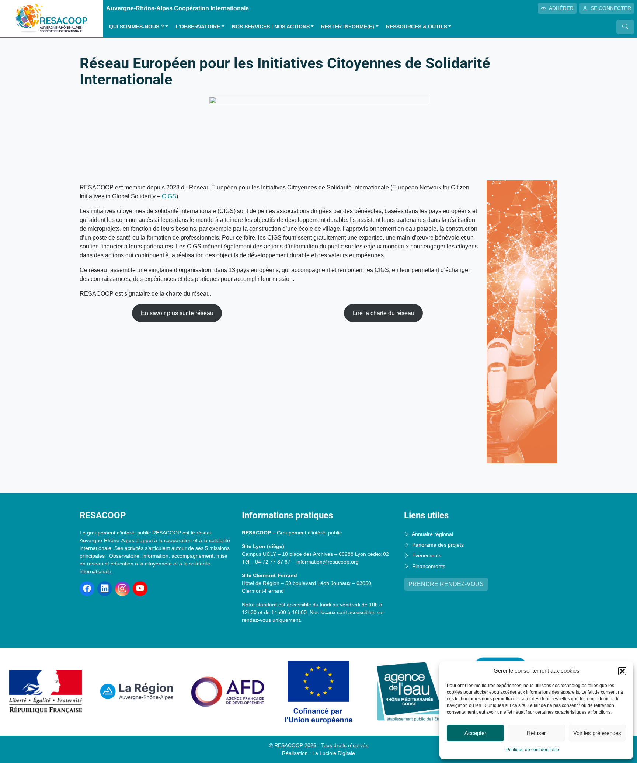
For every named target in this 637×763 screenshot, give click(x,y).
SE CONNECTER (611, 8)
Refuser (536, 733)
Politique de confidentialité (532, 749)
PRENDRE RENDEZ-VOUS (446, 584)
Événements (426, 555)
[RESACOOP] (51, 18)
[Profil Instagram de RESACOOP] (122, 588)
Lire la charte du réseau (383, 313)
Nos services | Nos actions (271, 26)
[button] (622, 671)
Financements (428, 566)
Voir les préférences (597, 733)
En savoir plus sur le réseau (177, 313)
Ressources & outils (416, 26)
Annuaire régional (432, 534)
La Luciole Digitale (333, 753)
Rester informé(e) (347, 26)
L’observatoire (197, 26)
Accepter (475, 733)
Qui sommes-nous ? (136, 26)
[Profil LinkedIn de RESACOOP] (104, 588)
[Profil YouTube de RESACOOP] (140, 588)
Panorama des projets (438, 545)
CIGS (169, 196)
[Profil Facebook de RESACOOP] (87, 588)
